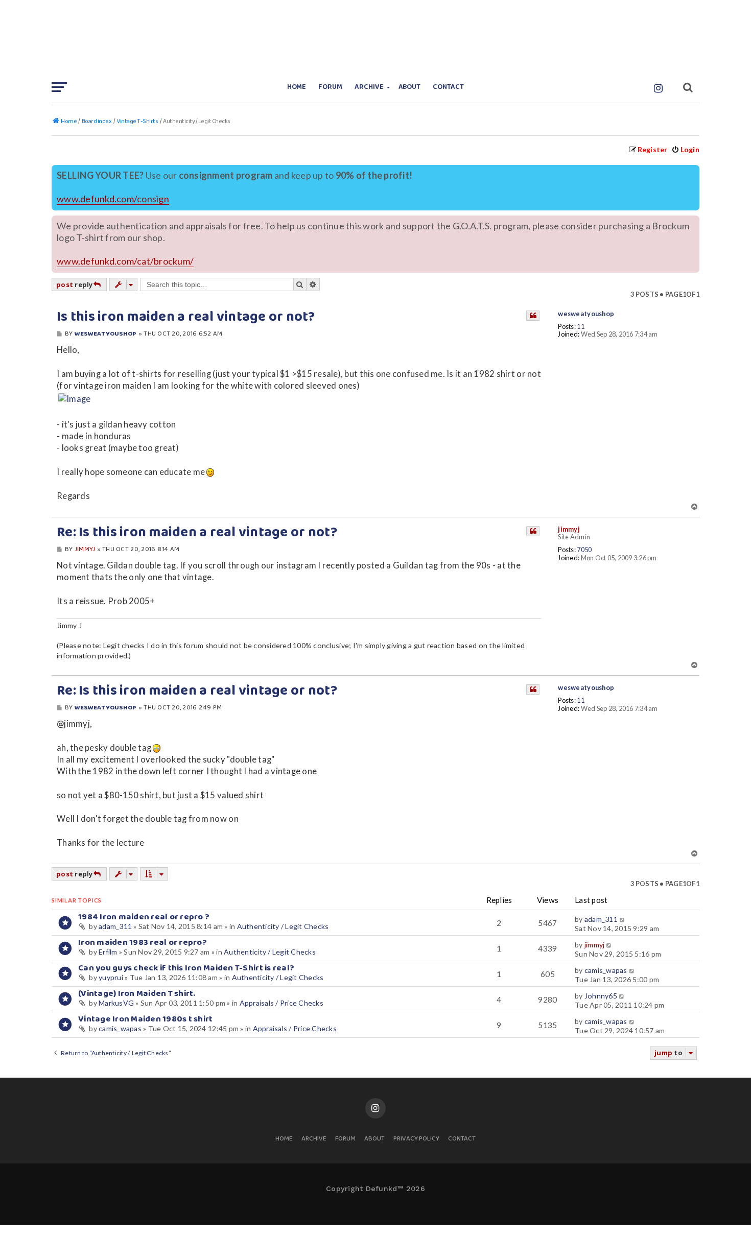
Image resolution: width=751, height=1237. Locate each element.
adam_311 (115, 926)
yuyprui (111, 977)
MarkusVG (116, 1002)
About (409, 87)
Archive (369, 87)
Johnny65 (600, 995)
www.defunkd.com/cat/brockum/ (125, 261)
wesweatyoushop (586, 314)
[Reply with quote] (532, 316)
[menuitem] (685, 149)
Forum (330, 87)
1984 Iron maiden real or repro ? (143, 917)
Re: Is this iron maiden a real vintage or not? (197, 532)
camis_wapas (605, 970)
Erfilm (108, 951)
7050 (584, 550)
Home (297, 87)
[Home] (375, 38)
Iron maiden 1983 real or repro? (142, 942)
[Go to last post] (622, 919)
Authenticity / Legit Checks (283, 926)
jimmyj (569, 529)
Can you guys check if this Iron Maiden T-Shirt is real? (186, 968)
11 (580, 326)
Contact (448, 87)
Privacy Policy (416, 1139)
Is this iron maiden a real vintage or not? (186, 317)
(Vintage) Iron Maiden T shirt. (137, 994)
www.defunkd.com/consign (113, 199)
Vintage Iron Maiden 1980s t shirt (145, 1019)
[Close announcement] (692, 171)
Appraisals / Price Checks (281, 1002)
